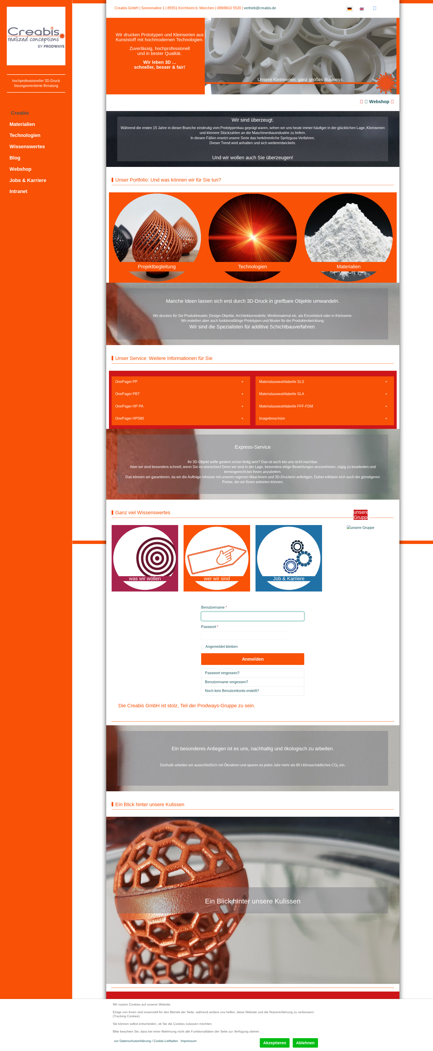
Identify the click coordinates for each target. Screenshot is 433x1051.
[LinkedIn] (375, 8)
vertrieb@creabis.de (260, 8)
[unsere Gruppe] (360, 527)
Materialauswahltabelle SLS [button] (281, 382)
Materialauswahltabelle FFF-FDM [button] (286, 406)
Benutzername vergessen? (226, 682)
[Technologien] (252, 237)
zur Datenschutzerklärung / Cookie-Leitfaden (146, 1041)
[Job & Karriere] (289, 558)
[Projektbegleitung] (157, 237)
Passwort (209, 627)
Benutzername (214, 607)
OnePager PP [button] (126, 382)
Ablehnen (305, 1043)
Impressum (189, 1041)
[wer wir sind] (217, 558)
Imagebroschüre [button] (272, 418)
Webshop (379, 101)
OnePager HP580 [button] (129, 418)
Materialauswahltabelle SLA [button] (281, 394)
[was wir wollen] (145, 558)
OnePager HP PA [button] (129, 406)
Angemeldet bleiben (221, 646)
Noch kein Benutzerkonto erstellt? (232, 691)
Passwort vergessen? (222, 673)
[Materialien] (348, 237)
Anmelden (253, 659)
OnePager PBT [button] (127, 394)
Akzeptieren (274, 1043)
